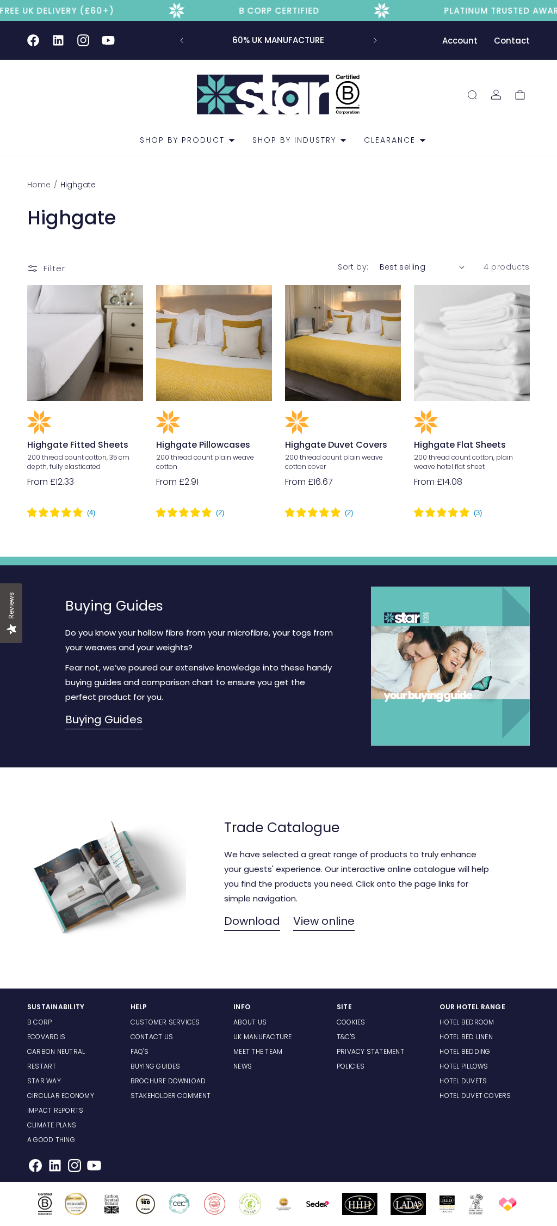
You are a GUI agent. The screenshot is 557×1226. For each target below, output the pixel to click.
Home (40, 184)
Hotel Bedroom (467, 1022)
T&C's (346, 1036)
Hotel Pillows (464, 1066)
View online (324, 921)
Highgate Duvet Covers (336, 445)
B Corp (39, 1022)
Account (460, 40)
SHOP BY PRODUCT (182, 140)
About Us (250, 1022)
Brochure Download (168, 1080)
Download (252, 921)
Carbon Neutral (56, 1051)
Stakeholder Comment (171, 1095)
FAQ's (139, 1051)
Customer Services (165, 1022)
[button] (183, 140)
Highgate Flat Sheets (460, 445)
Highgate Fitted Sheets (77, 445)
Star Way (44, 1080)
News (242, 1066)
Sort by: (353, 266)
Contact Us (152, 1036)
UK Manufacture (262, 1036)
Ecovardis (46, 1036)
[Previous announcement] (182, 40)
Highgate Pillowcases (203, 445)
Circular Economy (60, 1095)
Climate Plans (51, 1125)
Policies (351, 1066)
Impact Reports (55, 1110)
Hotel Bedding (465, 1051)
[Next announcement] (375, 40)
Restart (42, 1066)
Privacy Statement (370, 1051)
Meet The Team (257, 1051)
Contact (512, 40)
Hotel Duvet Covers (475, 1095)
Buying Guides (104, 719)
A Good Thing (51, 1139)
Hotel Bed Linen (466, 1036)
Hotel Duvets (463, 1080)
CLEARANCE (390, 140)
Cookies (351, 1022)
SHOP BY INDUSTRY (294, 140)
